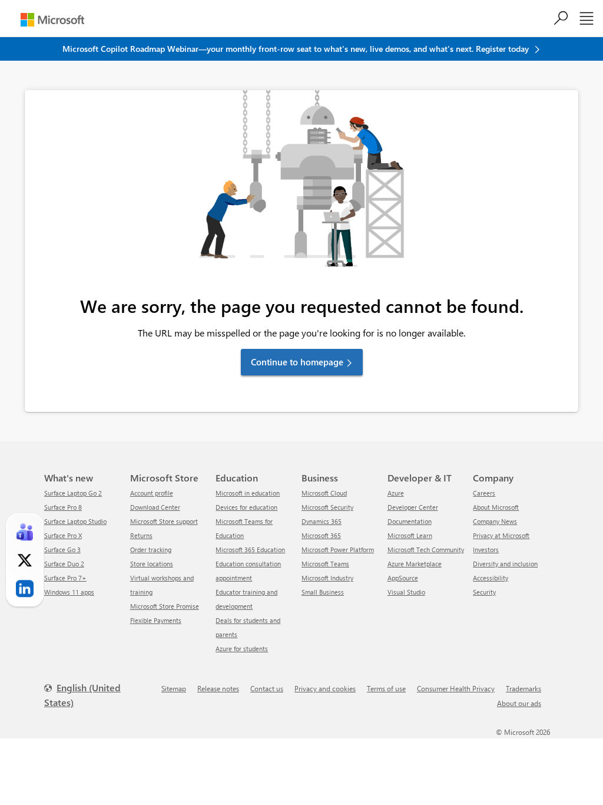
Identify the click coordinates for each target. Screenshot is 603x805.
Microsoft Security (327, 507)
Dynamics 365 (322, 521)
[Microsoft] (52, 20)
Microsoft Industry (327, 577)
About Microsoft (496, 507)
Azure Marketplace (414, 563)
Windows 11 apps (69, 592)
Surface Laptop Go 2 (73, 493)
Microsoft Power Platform (338, 549)
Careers (484, 493)
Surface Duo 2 (64, 563)
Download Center (155, 507)
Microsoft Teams (325, 563)
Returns (141, 535)
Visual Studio (406, 592)
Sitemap (173, 688)
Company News (495, 521)
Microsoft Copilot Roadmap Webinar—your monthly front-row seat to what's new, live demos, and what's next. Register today (296, 48)
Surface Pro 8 (63, 507)
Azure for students (242, 648)
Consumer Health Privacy (456, 688)
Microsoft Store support (164, 521)
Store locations (151, 563)
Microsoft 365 (321, 535)
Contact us (266, 688)
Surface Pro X (63, 535)
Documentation (409, 521)
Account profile (151, 493)
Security (484, 592)
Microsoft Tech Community (425, 549)
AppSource (402, 577)
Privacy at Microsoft (501, 535)
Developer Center (412, 507)
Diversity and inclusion (505, 563)
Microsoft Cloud (324, 493)
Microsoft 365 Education (250, 549)
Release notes (218, 688)
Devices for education (246, 507)
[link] (25, 532)
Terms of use (386, 688)
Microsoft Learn (409, 535)
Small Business (323, 592)
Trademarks (523, 688)
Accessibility (490, 577)
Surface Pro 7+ (65, 577)
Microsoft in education (248, 493)
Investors (486, 549)
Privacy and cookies (325, 688)
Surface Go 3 (62, 549)
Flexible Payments (155, 620)
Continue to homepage (297, 362)
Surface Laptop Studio (75, 521)
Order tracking (150, 549)
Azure (395, 493)
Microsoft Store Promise (164, 606)
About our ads (519, 703)
